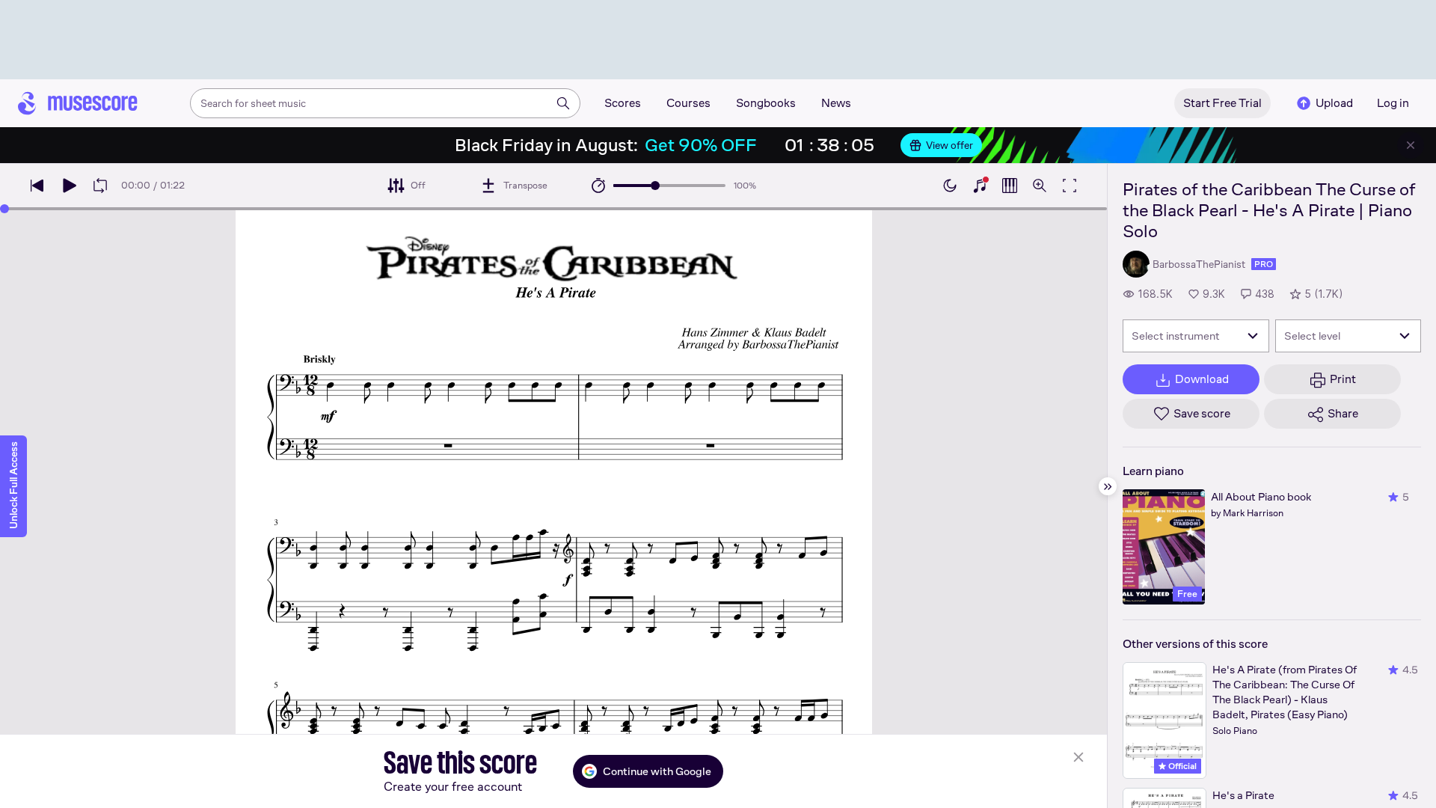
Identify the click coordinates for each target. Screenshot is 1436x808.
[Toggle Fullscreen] (1069, 186)
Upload (1334, 103)
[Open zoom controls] (1040, 186)
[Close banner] (1410, 145)
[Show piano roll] (1010, 186)
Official (1181, 766)
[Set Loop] (100, 186)
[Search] (563, 103)
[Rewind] (37, 186)
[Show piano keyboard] (980, 186)
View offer (949, 145)
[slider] (655, 185)
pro (1263, 264)
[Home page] (78, 103)
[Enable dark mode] (950, 186)
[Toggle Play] (68, 185)
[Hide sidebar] (1108, 486)
